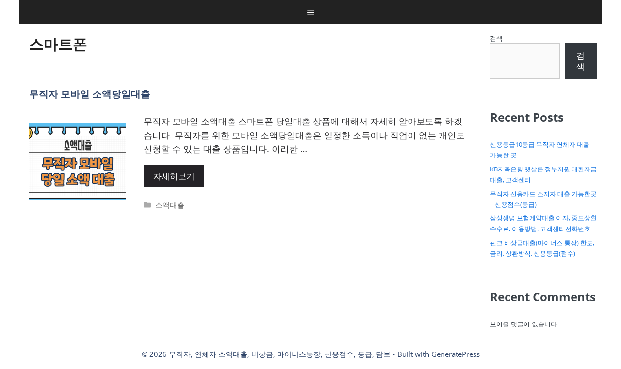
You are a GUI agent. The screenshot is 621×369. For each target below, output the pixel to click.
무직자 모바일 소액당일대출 (89, 93)
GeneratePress (455, 354)
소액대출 (169, 205)
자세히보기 (174, 176)
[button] (311, 12)
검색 (496, 38)
